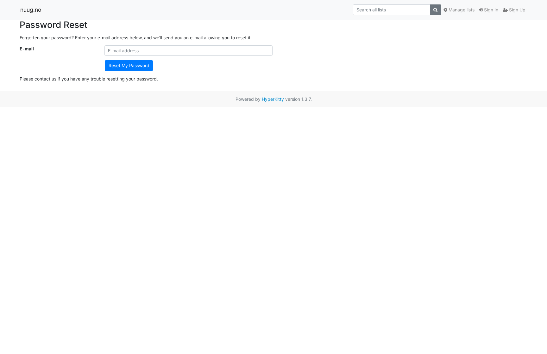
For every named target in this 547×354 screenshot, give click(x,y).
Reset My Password (129, 65)
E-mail (27, 48)
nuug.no (30, 9)
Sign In (490, 9)
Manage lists (461, 9)
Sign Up (516, 9)
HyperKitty (273, 99)
